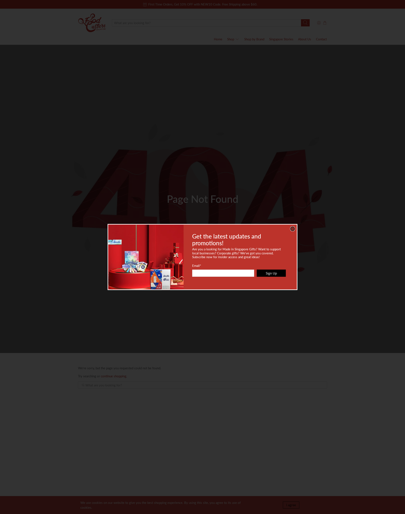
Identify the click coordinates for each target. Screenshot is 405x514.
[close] (292, 229)
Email (196, 265)
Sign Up (271, 273)
